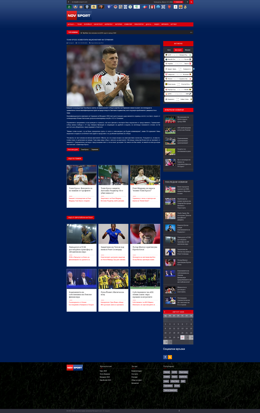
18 (174, 333)
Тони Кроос (85, 149)
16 (165, 333)
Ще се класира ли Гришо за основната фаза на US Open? (184, 163)
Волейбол (88, 24)
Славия (166, 377)
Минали (187, 50)
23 (165, 337)
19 (178, 333)
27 (182, 337)
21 (187, 333)
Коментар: (84, 32)
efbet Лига (174, 381)
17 (170, 333)
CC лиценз (106, 411)
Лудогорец (183, 372)
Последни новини (176, 182)
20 (182, 333)
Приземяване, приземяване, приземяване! (182, 140)
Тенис (79, 24)
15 (191, 328)
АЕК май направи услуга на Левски (100, 32)
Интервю (118, 24)
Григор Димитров (170, 390)
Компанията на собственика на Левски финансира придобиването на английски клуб (184, 276)
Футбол (71, 24)
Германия (95, 149)
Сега (169, 50)
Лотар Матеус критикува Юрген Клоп (184, 262)
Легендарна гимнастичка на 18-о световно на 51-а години (183, 301)
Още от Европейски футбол (80, 217)
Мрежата (164, 24)
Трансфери (168, 386)
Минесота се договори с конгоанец (182, 289)
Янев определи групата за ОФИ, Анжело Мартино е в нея (183, 190)
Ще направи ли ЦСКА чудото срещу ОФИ (183, 119)
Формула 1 (109, 24)
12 (178, 328)
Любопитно (139, 24)
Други (148, 24)
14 (187, 328)
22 (191, 333)
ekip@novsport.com (80, 2)
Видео (156, 24)
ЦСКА (174, 372)
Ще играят (178, 50)
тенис (166, 381)
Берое (174, 377)
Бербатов (183, 377)
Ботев (177, 386)
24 (170, 337)
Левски (166, 372)
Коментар (128, 24)
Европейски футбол (97, 43)
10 (170, 328)
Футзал (174, 24)
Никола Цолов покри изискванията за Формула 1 (183, 228)
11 (174, 328)
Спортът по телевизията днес (184, 150)
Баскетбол (98, 24)
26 (178, 337)
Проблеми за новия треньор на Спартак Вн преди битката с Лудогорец (184, 203)
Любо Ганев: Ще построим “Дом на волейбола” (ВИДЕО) (184, 216)
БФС (183, 381)
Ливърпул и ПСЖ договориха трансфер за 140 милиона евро (184, 240)
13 (182, 328)
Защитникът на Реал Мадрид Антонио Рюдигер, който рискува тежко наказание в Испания (112, 201)
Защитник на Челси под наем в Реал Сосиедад (184, 251)
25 (174, 337)
